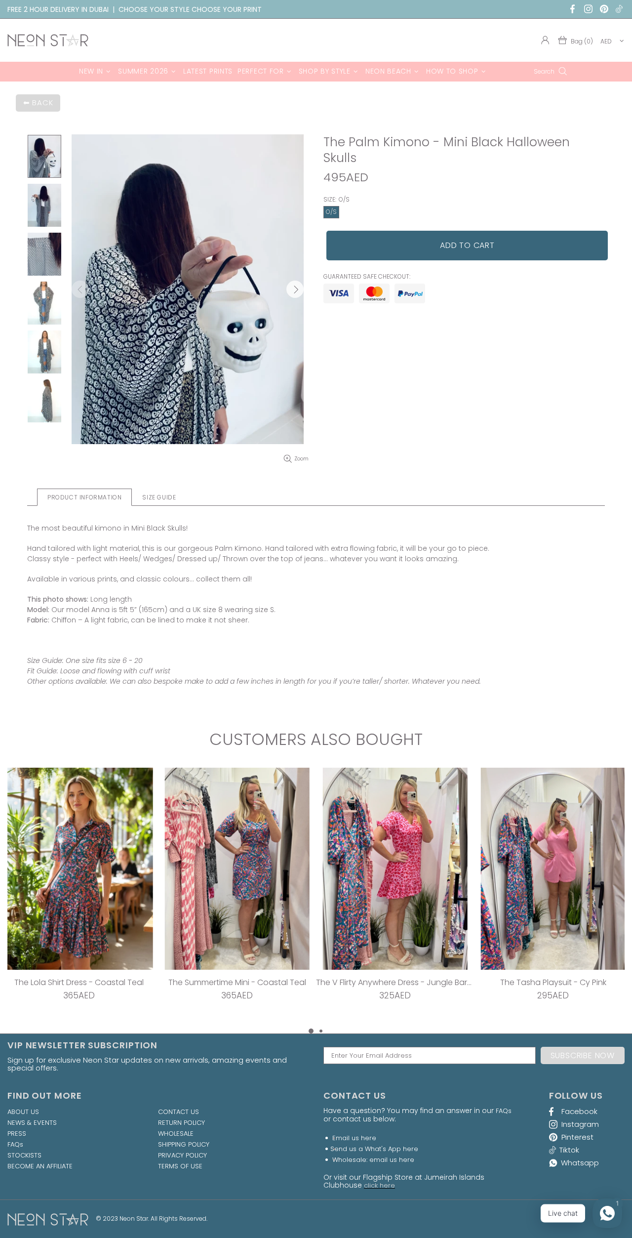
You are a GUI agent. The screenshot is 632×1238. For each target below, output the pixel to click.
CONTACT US (178, 1112)
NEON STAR (47, 40)
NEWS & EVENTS (32, 1123)
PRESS (16, 1134)
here (368, 1138)
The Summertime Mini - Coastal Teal (237, 982)
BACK (42, 102)
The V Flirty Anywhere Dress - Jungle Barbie (395, 982)
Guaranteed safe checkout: (366, 277)
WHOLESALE (176, 1134)
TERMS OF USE (180, 1166)
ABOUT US (23, 1112)
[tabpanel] (79, 897)
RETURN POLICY (181, 1123)
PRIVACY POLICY (182, 1155)
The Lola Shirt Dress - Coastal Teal (79, 982)
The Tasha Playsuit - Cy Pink (553, 982)
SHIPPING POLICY (183, 1145)
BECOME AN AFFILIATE (40, 1166)
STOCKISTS (24, 1155)
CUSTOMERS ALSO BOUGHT (316, 739)
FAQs (15, 1145)
